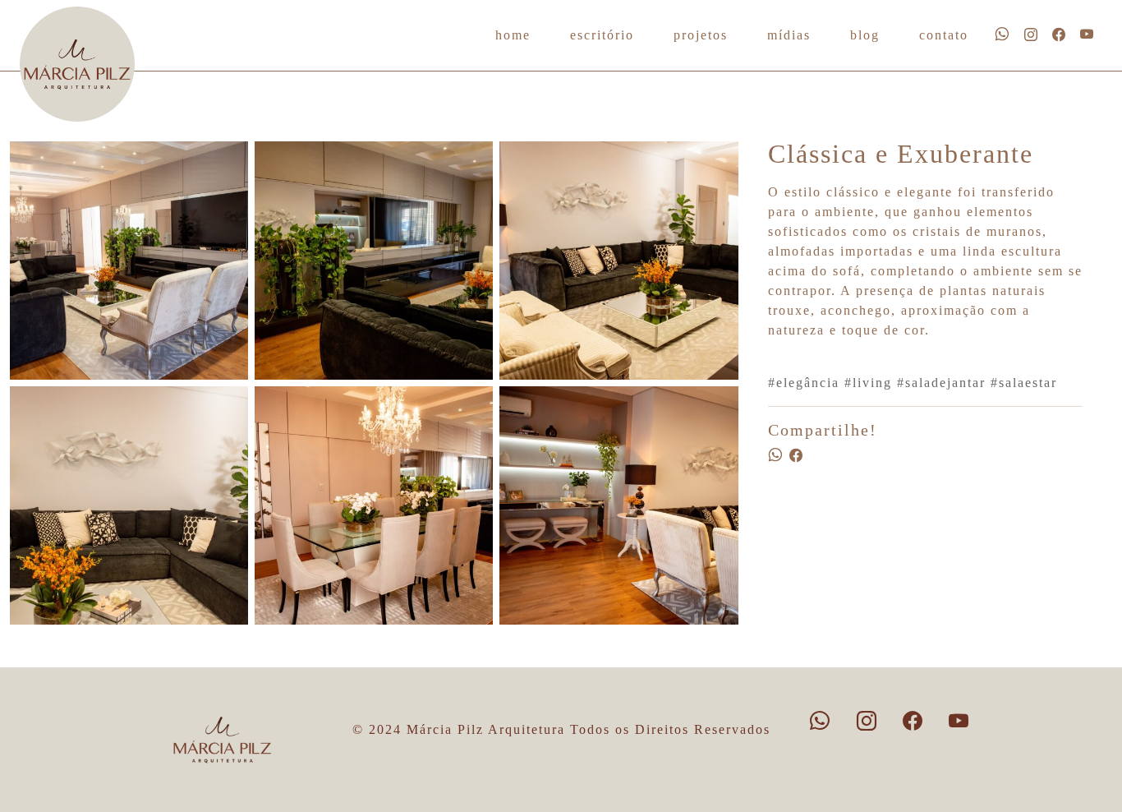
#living (868, 383)
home (513, 35)
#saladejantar (941, 383)
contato (943, 35)
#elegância (803, 383)
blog (865, 35)
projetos (701, 35)
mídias (789, 35)
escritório (602, 35)
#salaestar (1024, 383)
